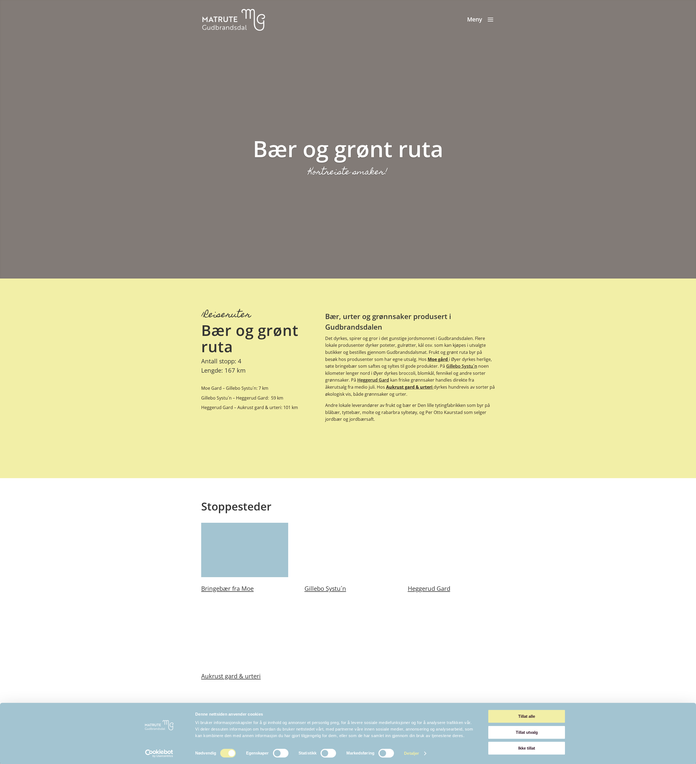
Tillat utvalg (527, 732)
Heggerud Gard (373, 380)
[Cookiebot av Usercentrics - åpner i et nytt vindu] (159, 753)
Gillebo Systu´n (461, 366)
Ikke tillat (526, 748)
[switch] (280, 753)
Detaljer (411, 753)
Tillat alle (526, 716)
